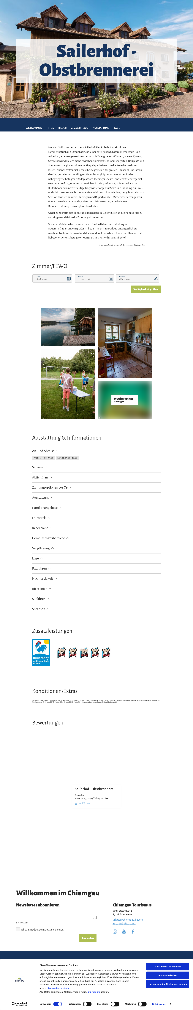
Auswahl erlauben (167, 975)
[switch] (87, 1004)
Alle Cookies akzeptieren (168, 966)
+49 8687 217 (84, 803)
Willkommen (34, 128)
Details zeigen (159, 1004)
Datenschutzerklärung (59, 988)
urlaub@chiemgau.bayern (128, 919)
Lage (117, 128)
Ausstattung (101, 128)
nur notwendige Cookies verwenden (168, 984)
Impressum (93, 992)
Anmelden (88, 938)
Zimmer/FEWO (79, 128)
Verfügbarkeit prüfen (145, 289)
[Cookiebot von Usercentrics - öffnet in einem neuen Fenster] (19, 1004)
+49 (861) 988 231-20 (124, 923)
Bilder (62, 128)
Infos (50, 128)
